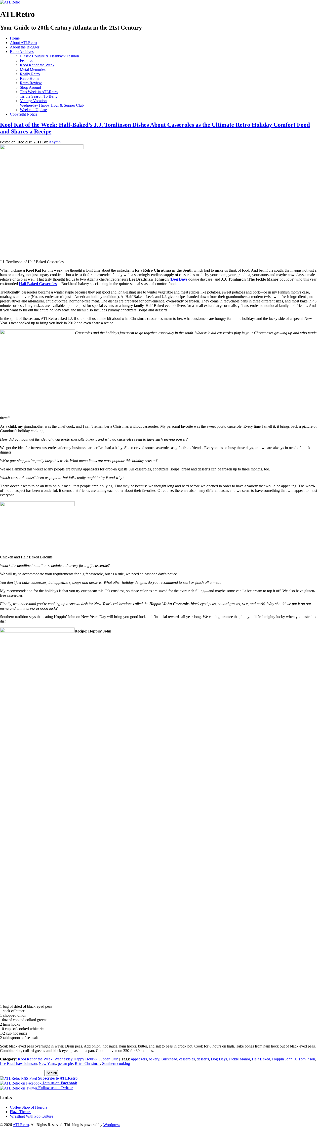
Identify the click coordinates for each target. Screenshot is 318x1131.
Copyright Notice (23, 114)
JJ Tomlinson (304, 1059)
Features (26, 60)
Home (15, 38)
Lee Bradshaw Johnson (18, 1063)
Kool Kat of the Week (37, 65)
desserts (203, 1059)
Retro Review (31, 83)
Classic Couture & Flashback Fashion (49, 56)
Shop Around (30, 87)
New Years (47, 1063)
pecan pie (65, 1063)
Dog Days (179, 279)
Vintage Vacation (33, 101)
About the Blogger (24, 47)
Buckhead (169, 1059)
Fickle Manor (239, 1059)
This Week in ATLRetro (39, 92)
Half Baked (261, 1059)
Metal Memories (32, 69)
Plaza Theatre (20, 1112)
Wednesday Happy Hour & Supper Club (52, 105)
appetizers (139, 1059)
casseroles (187, 1059)
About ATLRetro (23, 43)
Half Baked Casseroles (38, 284)
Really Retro (30, 74)
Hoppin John (282, 1059)
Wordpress (111, 1125)
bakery (154, 1059)
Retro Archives (22, 51)
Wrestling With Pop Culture (31, 1116)
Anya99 (55, 142)
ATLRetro (21, 1125)
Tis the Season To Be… (38, 96)
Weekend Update (33, 110)
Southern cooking (116, 1063)
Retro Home (29, 78)
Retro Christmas (87, 1063)
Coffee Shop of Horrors (28, 1107)
